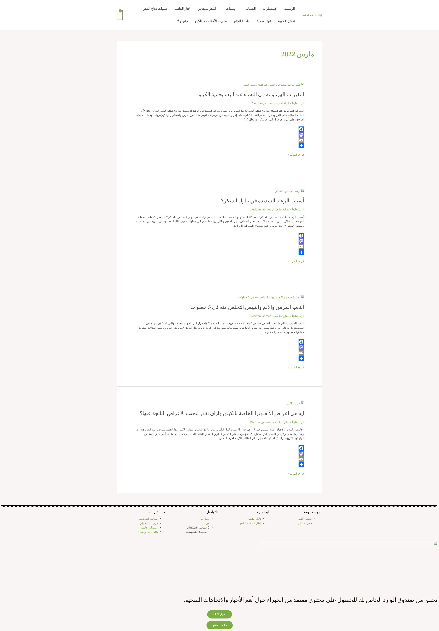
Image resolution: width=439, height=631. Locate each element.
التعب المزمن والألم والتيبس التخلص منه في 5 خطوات (247, 307)
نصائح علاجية (286, 21)
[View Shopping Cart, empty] (120, 15)
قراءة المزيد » (296, 154)
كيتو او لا (182, 21)
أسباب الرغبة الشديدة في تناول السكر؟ (262, 200)
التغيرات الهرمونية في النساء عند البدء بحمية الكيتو (251, 94)
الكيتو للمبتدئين (206, 8)
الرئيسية (289, 8)
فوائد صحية (264, 21)
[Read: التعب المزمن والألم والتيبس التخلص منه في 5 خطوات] (271, 297)
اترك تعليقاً (298, 103)
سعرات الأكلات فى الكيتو (211, 21)
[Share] (219, 145)
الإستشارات (270, 8)
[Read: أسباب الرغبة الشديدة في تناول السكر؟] (289, 190)
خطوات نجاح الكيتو (156, 8)
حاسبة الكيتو (242, 21)
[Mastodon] (219, 134)
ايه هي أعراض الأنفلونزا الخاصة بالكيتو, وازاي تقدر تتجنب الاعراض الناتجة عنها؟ (222, 413)
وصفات (230, 8)
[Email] (219, 140)
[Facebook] (219, 129)
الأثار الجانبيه (183, 8)
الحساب (250, 8)
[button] (219, 625)
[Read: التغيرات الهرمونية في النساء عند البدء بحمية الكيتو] (273, 84)
